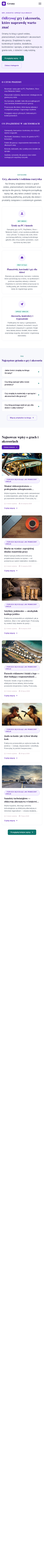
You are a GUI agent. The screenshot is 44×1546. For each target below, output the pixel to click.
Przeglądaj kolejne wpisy (20, 832)
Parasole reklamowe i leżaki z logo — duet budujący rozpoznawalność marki (21, 676)
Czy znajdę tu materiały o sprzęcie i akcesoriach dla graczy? (20, 394)
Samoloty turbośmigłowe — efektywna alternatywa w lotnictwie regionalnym (21, 801)
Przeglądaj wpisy (11, 58)
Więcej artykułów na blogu (20, 418)
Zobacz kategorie (12, 65)
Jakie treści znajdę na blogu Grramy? (17, 371)
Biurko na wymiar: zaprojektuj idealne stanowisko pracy (19, 550)
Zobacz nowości (9, 447)
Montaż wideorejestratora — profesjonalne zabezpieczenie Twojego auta (18, 489)
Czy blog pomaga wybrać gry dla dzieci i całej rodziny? (19, 406)
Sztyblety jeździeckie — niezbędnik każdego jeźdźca (21, 612)
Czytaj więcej (9, 508)
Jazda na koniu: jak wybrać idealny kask (21, 737)
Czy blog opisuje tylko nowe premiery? (17, 383)
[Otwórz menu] (40, 3)
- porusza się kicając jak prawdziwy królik (21, 480)
